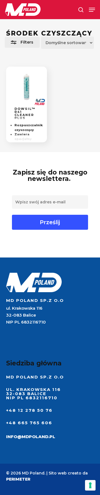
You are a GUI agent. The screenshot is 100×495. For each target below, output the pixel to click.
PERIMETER (18, 479)
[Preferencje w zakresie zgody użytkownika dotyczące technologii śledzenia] (90, 485)
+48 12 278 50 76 (29, 410)
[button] (92, 9)
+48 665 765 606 (29, 422)
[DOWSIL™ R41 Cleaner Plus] (26, 87)
